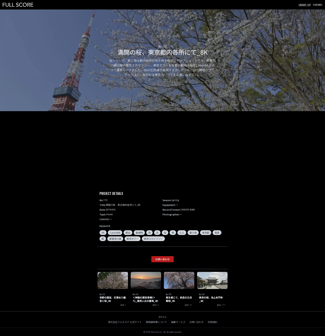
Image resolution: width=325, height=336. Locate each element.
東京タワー (132, 238)
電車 (217, 232)
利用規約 (317, 4)
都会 (128, 232)
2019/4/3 (110, 209)
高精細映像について (156, 322)
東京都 (205, 232)
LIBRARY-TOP (305, 4)
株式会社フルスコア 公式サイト (125, 322)
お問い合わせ (162, 259)
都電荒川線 (115, 238)
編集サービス (178, 322)
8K (103, 232)
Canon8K (115, 232)
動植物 (139, 232)
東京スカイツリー (153, 238)
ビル (181, 232)
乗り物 (193, 232)
